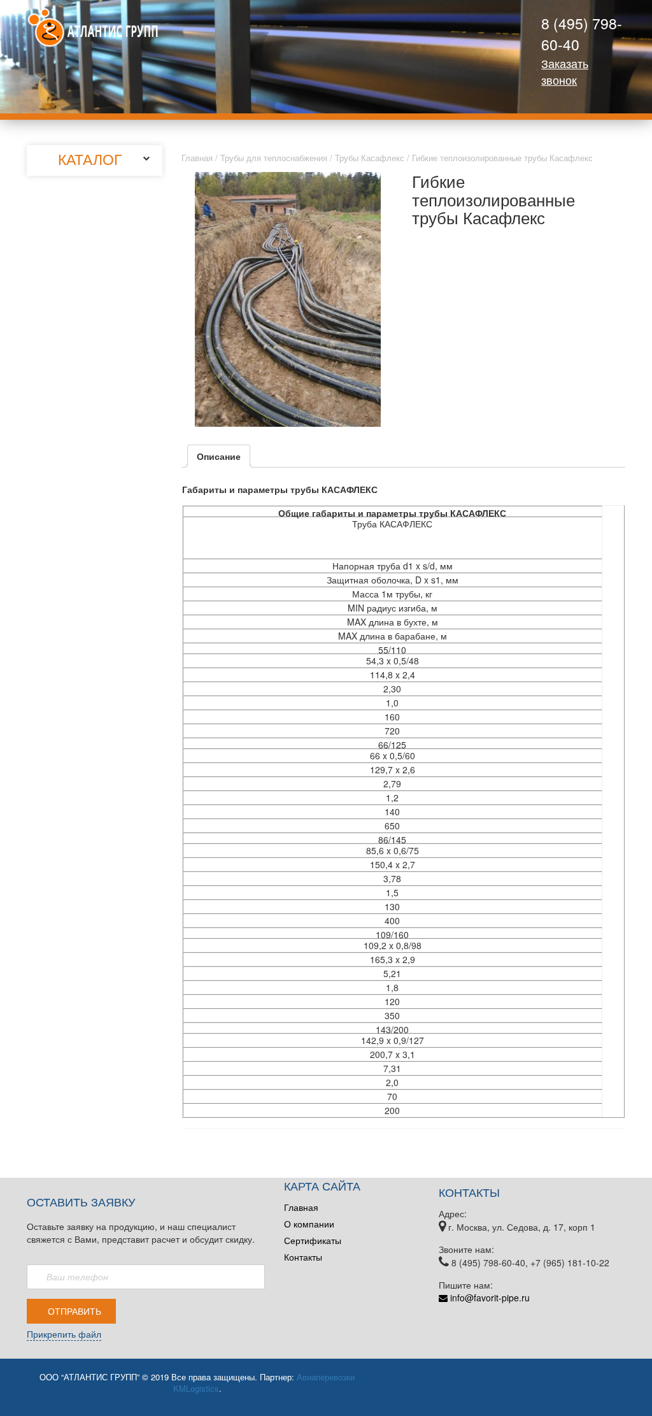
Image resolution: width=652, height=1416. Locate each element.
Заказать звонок (564, 71)
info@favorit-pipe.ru (489, 1297)
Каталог (90, 158)
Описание (219, 456)
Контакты (303, 1256)
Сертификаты (312, 1240)
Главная (197, 158)
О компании (309, 1223)
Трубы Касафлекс (369, 158)
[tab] (218, 456)
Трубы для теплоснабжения (273, 158)
